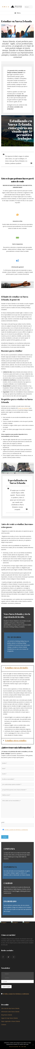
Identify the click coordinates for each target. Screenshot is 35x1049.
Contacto (3, 1024)
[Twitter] (8, 957)
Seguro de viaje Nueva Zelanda (9, 1018)
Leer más (23, 1046)
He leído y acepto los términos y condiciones (16, 829)
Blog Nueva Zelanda (6, 1015)
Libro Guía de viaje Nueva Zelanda (10, 1008)
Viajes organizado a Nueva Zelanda (10, 1021)
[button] (17, 13)
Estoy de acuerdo (13, 1046)
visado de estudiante (23, 408)
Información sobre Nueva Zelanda (10, 1011)
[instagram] (13, 957)
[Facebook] (3, 957)
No (19, 1046)
